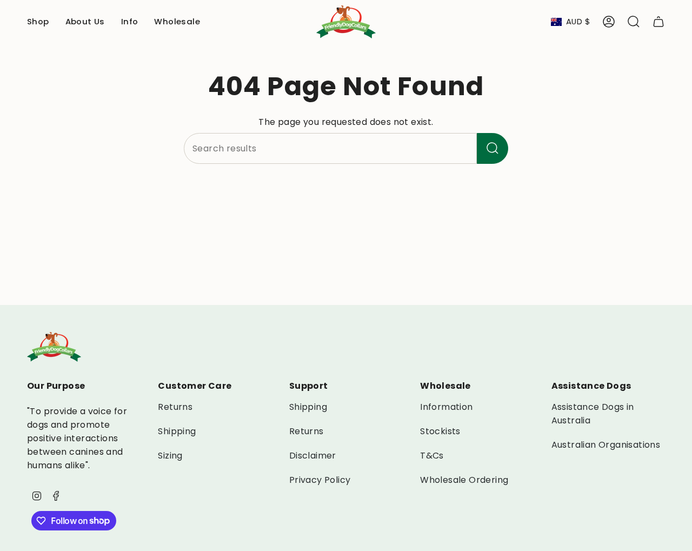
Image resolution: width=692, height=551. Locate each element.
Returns (175, 407)
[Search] (492, 148)
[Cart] (658, 21)
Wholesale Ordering (464, 480)
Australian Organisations (606, 445)
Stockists (440, 431)
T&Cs (432, 455)
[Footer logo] (54, 347)
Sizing (170, 455)
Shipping (177, 431)
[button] (38, 21)
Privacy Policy (320, 480)
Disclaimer (312, 455)
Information (446, 407)
